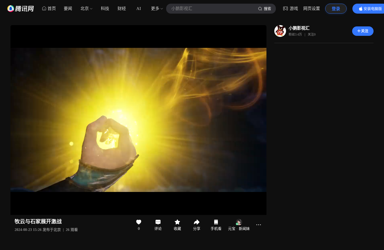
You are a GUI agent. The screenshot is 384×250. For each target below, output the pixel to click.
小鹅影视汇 (299, 28)
